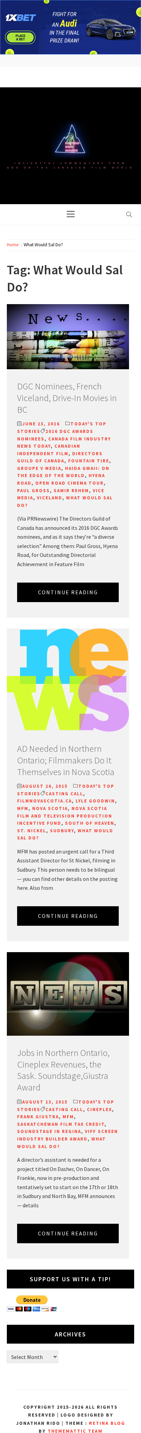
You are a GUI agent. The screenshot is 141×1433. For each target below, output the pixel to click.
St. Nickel (31, 831)
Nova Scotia (50, 808)
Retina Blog (107, 1423)
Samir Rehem (71, 491)
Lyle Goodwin (95, 801)
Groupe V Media (39, 468)
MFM (22, 808)
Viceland (49, 498)
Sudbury (62, 831)
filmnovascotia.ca (44, 801)
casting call (64, 794)
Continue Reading (68, 592)
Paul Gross (33, 491)
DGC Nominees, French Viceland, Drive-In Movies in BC (67, 398)
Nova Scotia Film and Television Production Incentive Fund (64, 816)
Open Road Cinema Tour (69, 483)
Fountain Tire (88, 461)
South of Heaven (89, 823)
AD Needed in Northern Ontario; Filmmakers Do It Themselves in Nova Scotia (65, 760)
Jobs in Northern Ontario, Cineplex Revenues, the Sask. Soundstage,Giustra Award (63, 1070)
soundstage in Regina (49, 1131)
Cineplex (99, 1109)
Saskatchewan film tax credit (60, 1124)
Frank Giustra (38, 1117)
